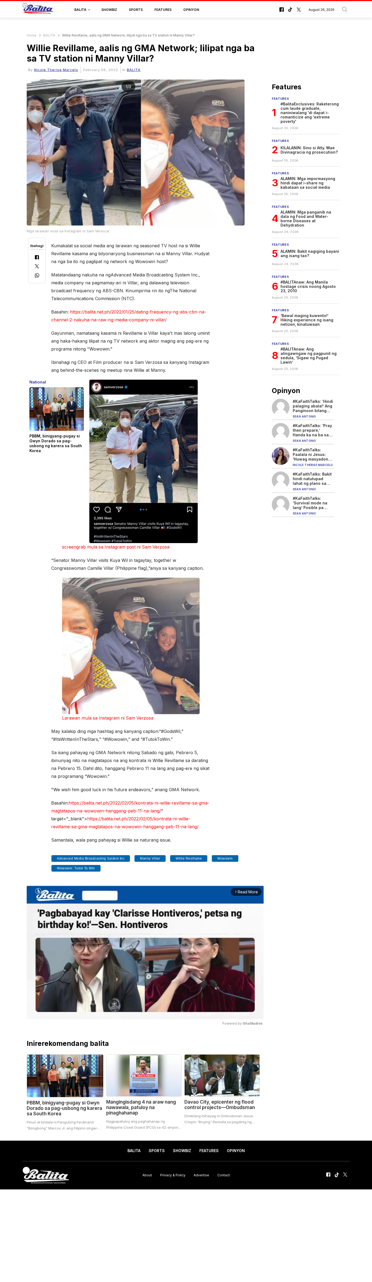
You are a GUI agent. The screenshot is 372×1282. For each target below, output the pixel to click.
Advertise (201, 1175)
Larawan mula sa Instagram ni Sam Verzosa (107, 718)
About (147, 1175)
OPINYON (191, 10)
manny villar (150, 858)
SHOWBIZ (109, 10)
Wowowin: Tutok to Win (76, 868)
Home (31, 35)
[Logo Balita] (38, 10)
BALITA (80, 10)
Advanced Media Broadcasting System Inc (90, 858)
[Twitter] (37, 266)
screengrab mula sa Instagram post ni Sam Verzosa (115, 547)
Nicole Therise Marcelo (56, 70)
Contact (223, 1175)
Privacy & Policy (172, 1175)
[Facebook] (37, 257)
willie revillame (189, 858)
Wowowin (225, 858)
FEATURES (163, 10)
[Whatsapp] (37, 276)
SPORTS (136, 10)
